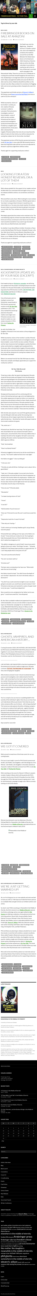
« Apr (2, 1141)
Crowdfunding (8, 269)
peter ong (22, 1253)
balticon (20, 1225)
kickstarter (5, 621)
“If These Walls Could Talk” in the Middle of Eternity (14, 1095)
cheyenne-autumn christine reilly (24, 1227)
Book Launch (4, 1168)
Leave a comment (19, 39)
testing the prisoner (7, 259)
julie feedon (22, 1244)
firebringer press (15, 156)
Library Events (5, 1190)
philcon (27, 1253)
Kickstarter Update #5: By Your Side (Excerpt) (18, 274)
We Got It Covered (15, 746)
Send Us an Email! (5, 1066)
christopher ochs (6, 1229)
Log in (2, 1276)
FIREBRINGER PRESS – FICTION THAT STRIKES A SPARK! (15, 16)
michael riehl (26, 871)
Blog (2, 30)
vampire (28, 733)
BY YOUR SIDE (26, 668)
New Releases (8, 633)
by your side (5, 156)
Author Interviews (6, 1162)
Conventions (4, 1171)
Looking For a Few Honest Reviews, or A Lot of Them (16, 177)
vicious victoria (32, 1264)
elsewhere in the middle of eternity (11, 248)
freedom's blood (6, 253)
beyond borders (4, 1227)
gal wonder (17, 253)
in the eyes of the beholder (6, 1243)
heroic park (25, 253)
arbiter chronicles (7, 246)
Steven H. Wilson (28, 92)
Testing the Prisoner (14, 769)
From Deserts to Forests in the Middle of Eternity (14, 1100)
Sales (5, 30)
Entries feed (4, 1279)
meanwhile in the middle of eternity (11, 871)
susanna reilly (5, 1264)
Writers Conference (6, 1203)
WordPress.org (5, 1286)
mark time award (6, 968)
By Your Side (8, 142)
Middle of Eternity (25, 910)
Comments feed (5, 1283)
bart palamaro (26, 1225)
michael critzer (5, 1253)
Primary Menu (35, 16)
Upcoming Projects (19, 269)
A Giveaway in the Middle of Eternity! (11, 1090)
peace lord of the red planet (9, 159)
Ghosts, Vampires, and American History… (17, 638)
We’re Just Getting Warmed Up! (15, 888)
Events (2, 1181)
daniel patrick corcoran (24, 1229)
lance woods (5, 255)
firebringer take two (19, 250)
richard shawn (15, 1256)
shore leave (23, 1256)
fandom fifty (26, 248)
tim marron (25, 1264)
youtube (2, 1266)
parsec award (17, 968)
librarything (20, 1246)
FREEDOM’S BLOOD (9, 294)
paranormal (22, 731)
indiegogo (25, 1241)
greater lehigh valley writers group (15, 1241)
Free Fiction (4, 1184)
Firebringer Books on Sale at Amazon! (17, 34)
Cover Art (3, 1175)
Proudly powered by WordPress (8, 1294)
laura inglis (17, 867)
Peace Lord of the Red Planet (19, 94)
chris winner (14, 864)
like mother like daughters (19, 255)
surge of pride (27, 1262)
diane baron (26, 246)
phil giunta (22, 159)
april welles (4, 1225)
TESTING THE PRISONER (14, 668)
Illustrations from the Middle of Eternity (11, 1104)
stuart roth (21, 1262)
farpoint (11, 1237)
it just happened (15, 1243)
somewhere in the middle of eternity (11, 257)
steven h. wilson (6, 161)
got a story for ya (4, 1241)
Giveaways (4, 1187)
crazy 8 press (14, 1229)
